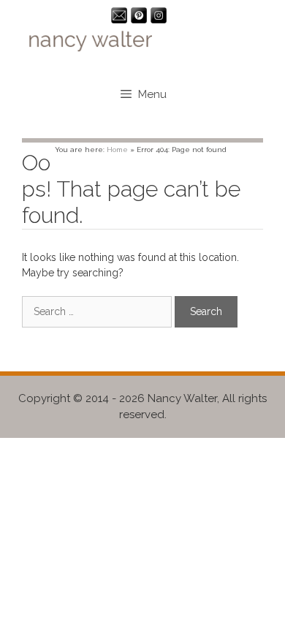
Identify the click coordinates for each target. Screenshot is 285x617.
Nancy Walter (182, 398)
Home (117, 149)
